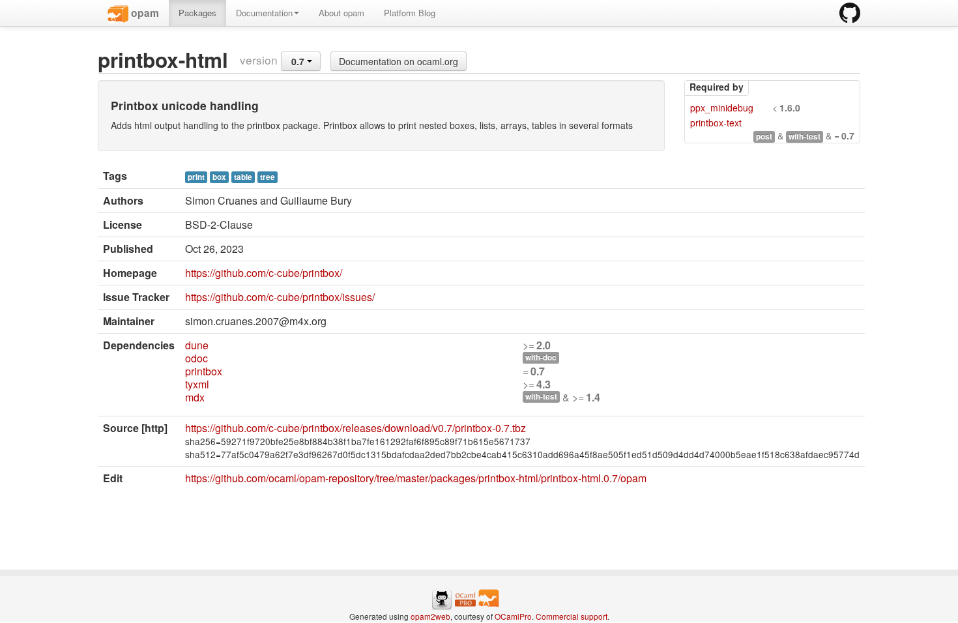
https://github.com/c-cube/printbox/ (263, 272)
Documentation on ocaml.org (398, 61)
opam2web (430, 616)
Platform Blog (409, 13)
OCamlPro (513, 616)
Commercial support (571, 616)
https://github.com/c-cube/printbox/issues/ (280, 296)
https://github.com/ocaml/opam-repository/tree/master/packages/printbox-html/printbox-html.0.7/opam (415, 478)
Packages (197, 13)
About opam (341, 13)
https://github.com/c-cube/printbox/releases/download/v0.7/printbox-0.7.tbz (355, 427)
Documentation (264, 13)
